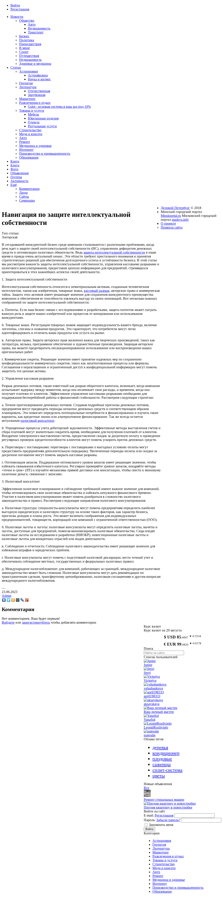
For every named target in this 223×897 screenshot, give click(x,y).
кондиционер (165, 753)
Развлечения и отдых (168, 856)
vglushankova (153, 688)
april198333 (152, 696)
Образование (162, 891)
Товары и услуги (164, 860)
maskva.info (180, 219)
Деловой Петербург (175, 208)
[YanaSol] (151, 716)
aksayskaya (151, 704)
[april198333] (154, 692)
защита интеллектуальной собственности (114, 252)
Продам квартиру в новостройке (168, 807)
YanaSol (149, 719)
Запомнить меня (161, 825)
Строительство (163, 864)
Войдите (8, 622)
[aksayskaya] (153, 700)
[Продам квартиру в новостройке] (170, 803)
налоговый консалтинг (37, 420)
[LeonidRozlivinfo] (158, 723)
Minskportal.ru (171, 216)
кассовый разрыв (96, 290)
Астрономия (161, 840)
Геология (159, 844)
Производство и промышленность (177, 887)
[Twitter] (8, 600)
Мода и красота (164, 868)
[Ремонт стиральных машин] (147, 795)
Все (146, 788)
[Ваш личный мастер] (160, 708)
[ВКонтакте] (4, 600)
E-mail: (149, 815)
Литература (161, 848)
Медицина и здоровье (168, 880)
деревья (160, 747)
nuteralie (149, 735)
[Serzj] (149, 669)
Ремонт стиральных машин (164, 799)
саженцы (161, 764)
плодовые (162, 758)
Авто (156, 872)
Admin (6, 596)
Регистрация (164, 815)
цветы (158, 775)
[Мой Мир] (17, 600)
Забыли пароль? (168, 820)
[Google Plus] (27, 600)
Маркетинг (160, 852)
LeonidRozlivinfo (156, 727)
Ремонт (157, 876)
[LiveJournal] (22, 600)
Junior (148, 665)
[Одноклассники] (13, 600)
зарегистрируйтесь (36, 622)
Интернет (159, 883)
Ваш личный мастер (159, 712)
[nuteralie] (151, 731)
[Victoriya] (152, 676)
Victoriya (150, 680)
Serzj (147, 672)
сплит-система (167, 770)
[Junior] (150, 661)
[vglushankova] (155, 684)
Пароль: (149, 820)
